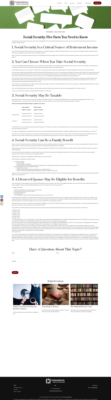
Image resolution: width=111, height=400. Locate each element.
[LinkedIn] (1, 196)
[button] (59, 3)
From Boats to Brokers (50, 307)
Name (13, 252)
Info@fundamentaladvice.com (55, 390)
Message (14, 261)
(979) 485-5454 (94, 387)
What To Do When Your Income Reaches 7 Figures (25, 308)
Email (57, 252)
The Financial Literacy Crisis (81, 307)
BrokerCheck (69, 397)
